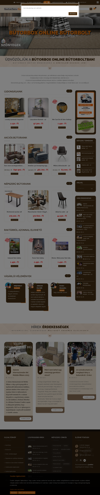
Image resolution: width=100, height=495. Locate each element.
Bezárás (73, 13)
